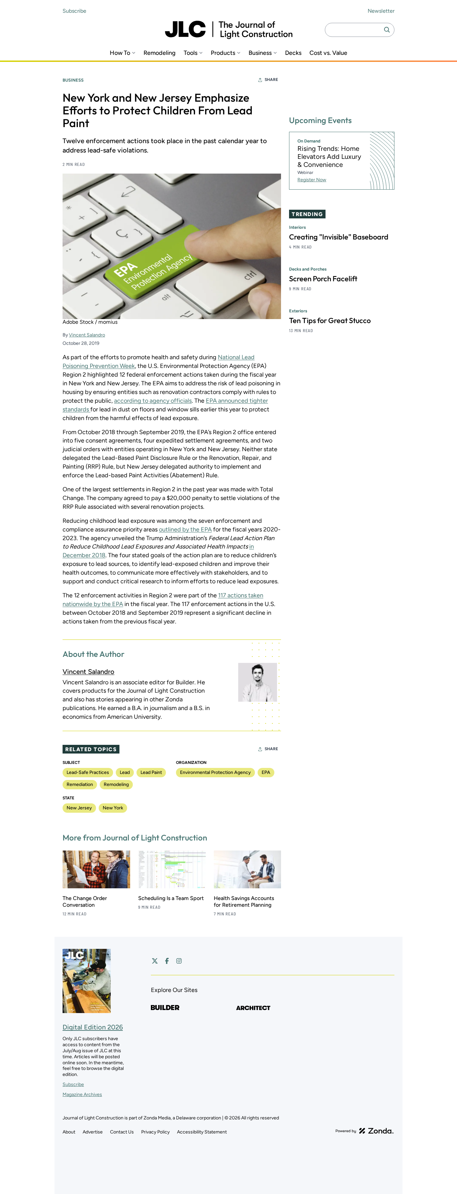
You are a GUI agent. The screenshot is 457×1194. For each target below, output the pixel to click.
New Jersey (79, 808)
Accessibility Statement (202, 1132)
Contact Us (122, 1132)
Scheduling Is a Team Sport (171, 898)
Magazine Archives (82, 1094)
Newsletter (381, 11)
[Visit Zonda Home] (364, 1130)
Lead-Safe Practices (88, 772)
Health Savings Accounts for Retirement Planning (244, 901)
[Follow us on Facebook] (167, 961)
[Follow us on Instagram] (179, 961)
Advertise (93, 1132)
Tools (190, 53)
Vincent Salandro (87, 335)
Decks (293, 53)
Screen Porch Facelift (323, 279)
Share (271, 79)
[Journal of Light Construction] (228, 30)
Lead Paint (151, 772)
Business (260, 53)
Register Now (311, 180)
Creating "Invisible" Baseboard (338, 237)
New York (113, 808)
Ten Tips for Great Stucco (330, 320)
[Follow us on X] (155, 961)
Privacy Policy (155, 1132)
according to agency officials (153, 400)
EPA (266, 772)
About (69, 1132)
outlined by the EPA (185, 529)
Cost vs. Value (328, 53)
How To (120, 53)
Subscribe (74, 11)
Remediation (80, 784)
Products (223, 53)
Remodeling (160, 53)
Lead (125, 772)
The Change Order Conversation (85, 901)
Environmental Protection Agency (215, 772)
